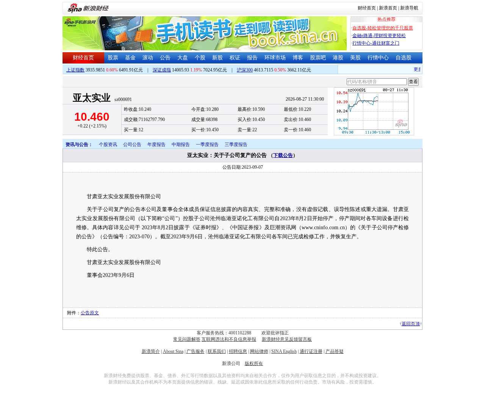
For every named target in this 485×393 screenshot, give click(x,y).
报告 (252, 58)
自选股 (403, 58)
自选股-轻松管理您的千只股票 (382, 28)
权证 (235, 58)
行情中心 (378, 58)
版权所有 (254, 363)
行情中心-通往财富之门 (375, 43)
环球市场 (275, 58)
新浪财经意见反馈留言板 (287, 339)
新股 (217, 58)
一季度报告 (207, 144)
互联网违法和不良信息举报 (229, 339)
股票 (113, 58)
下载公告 (283, 155)
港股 (338, 58)
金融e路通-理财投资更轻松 (379, 35)
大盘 (182, 58)
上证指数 (75, 70)
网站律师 (259, 351)
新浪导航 (409, 8)
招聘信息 (238, 351)
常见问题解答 (186, 339)
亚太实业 (92, 98)
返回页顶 (411, 323)
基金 (130, 58)
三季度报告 (236, 144)
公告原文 (90, 312)
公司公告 (132, 144)
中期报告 (181, 144)
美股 (355, 58)
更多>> (418, 69)
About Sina (173, 351)
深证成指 (162, 70)
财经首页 (367, 8)
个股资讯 (108, 144)
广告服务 (195, 351)
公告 (165, 58)
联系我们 (217, 351)
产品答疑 (334, 351)
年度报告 (156, 144)
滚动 (147, 58)
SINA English (284, 351)
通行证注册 (311, 351)
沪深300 (245, 70)
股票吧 (318, 58)
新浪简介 (151, 351)
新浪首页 (388, 8)
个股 (200, 58)
